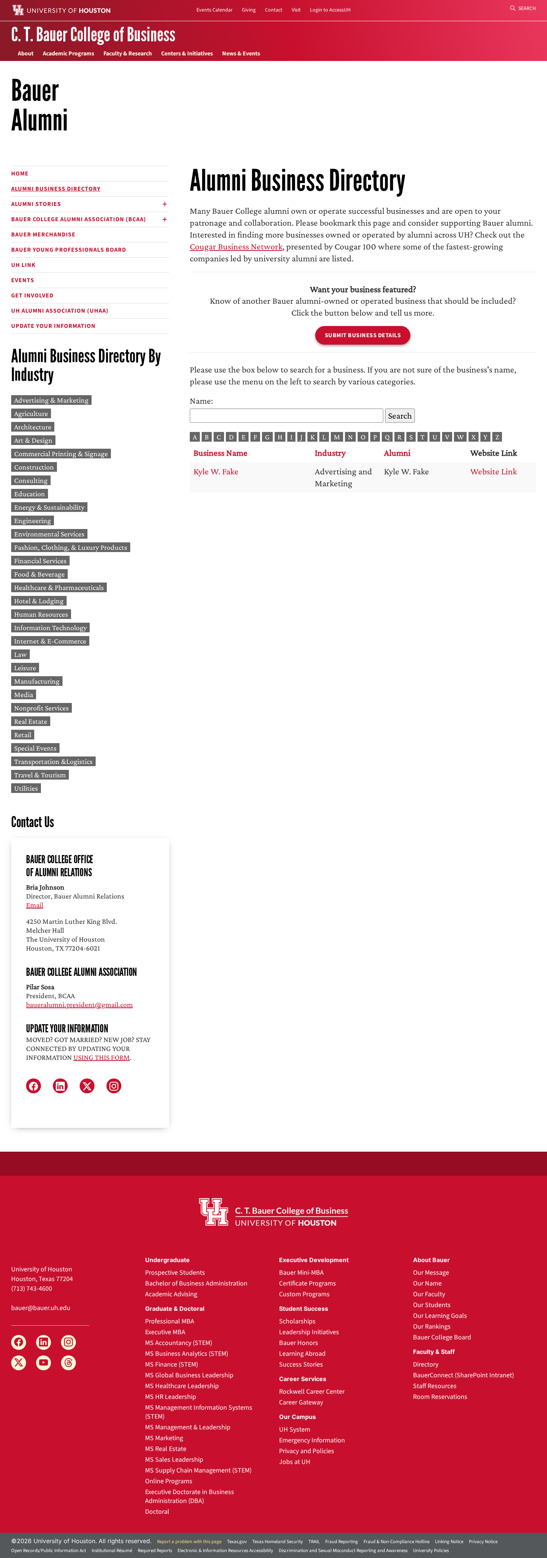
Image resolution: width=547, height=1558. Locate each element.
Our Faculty (429, 1294)
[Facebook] (18, 1342)
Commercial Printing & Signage (61, 453)
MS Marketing (164, 1438)
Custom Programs (304, 1294)
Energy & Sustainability (49, 507)
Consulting (31, 480)
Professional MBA (169, 1321)
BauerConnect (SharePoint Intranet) (463, 1375)
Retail (22, 734)
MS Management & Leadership (187, 1427)
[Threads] (68, 1362)
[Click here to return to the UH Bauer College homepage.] (273, 1212)
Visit (296, 10)
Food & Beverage (39, 574)
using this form (101, 1057)
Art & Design (33, 440)
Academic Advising (171, 1294)
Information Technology (50, 627)
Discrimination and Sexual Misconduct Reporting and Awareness (343, 1550)
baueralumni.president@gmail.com (79, 1004)
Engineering (32, 520)
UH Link (23, 265)
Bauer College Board (442, 1337)
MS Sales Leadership (174, 1459)
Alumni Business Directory (55, 189)
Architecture (32, 427)
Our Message (431, 1272)
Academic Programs (68, 53)
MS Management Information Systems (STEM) (198, 1412)
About (25, 53)
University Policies (431, 1550)
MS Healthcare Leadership (182, 1386)
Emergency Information (312, 1440)
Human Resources (41, 614)
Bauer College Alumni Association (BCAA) (78, 219)
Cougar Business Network (236, 246)
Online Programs (168, 1481)
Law (20, 654)
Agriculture (31, 413)
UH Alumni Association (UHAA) (60, 311)
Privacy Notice (483, 1541)
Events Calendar (214, 10)
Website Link (493, 471)
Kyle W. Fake (216, 471)
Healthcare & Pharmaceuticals (59, 587)
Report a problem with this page (189, 1541)
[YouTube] (43, 1362)
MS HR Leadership (170, 1396)
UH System (294, 1429)
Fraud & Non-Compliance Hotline (396, 1541)
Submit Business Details (363, 335)
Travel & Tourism (40, 775)
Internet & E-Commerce (50, 641)
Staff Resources (435, 1386)
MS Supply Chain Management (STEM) (198, 1470)
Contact (273, 10)
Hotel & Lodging (39, 601)
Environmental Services (49, 534)
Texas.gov (237, 1541)
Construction (34, 467)
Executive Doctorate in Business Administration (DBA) (189, 1496)
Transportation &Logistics (53, 761)
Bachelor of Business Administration (196, 1283)
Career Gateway (301, 1402)
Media (23, 694)
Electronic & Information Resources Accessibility (225, 1550)
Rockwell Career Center (312, 1391)
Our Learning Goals (440, 1315)
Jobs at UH (294, 1462)
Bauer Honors (298, 1343)
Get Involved (32, 295)
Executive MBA (165, 1332)
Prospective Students (175, 1272)
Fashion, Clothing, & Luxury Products (70, 547)
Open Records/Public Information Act (48, 1550)
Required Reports (155, 1550)
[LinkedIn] (43, 1342)
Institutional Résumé (112, 1550)
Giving (249, 10)
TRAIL (314, 1541)
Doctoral (157, 1511)
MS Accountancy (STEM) (178, 1343)
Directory (425, 1364)
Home (20, 174)
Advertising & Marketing (51, 400)
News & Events (241, 53)
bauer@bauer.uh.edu (40, 1308)
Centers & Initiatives (187, 53)
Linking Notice (449, 1541)
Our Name (427, 1283)
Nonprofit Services (41, 708)
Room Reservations (440, 1396)
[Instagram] (68, 1342)
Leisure (25, 668)
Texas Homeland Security (277, 1541)
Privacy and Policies (306, 1451)
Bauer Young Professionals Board (68, 250)
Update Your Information (53, 326)
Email (34, 905)
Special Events (35, 748)
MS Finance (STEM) (171, 1364)
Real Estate (30, 721)
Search (526, 8)
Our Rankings (432, 1326)
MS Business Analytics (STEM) (186, 1353)
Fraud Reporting (341, 1541)
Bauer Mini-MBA (301, 1272)
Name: (201, 401)
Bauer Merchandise (43, 234)
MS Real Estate (165, 1449)
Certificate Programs (307, 1283)
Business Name (220, 453)
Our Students (432, 1305)
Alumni (397, 453)
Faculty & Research (127, 53)
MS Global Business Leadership (189, 1375)
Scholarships (297, 1321)
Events (22, 280)
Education (29, 494)
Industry (330, 453)
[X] (18, 1362)
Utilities (26, 788)
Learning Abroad (302, 1353)
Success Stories (301, 1364)
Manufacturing (37, 681)
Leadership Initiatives (309, 1332)
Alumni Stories (36, 204)
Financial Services (40, 561)
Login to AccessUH (330, 10)
